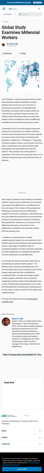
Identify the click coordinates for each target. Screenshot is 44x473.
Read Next (9, 382)
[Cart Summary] (39, 9)
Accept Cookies (22, 469)
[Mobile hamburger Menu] (4, 8)
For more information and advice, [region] (19, 300)
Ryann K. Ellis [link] (13, 44)
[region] (22, 462)
